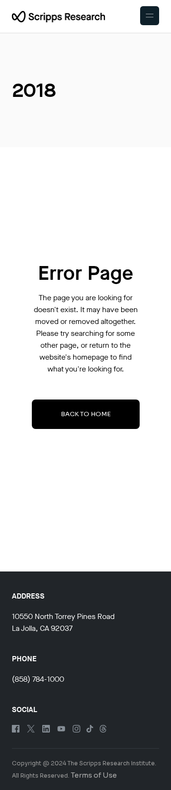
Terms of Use (94, 775)
